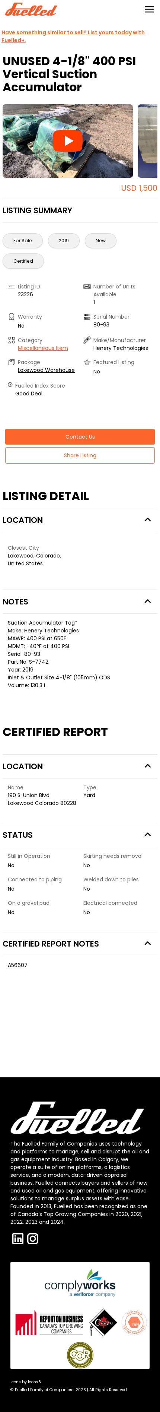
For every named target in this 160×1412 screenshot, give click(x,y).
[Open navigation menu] (149, 9)
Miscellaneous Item (43, 348)
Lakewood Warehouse (46, 370)
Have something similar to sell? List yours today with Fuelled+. (73, 36)
